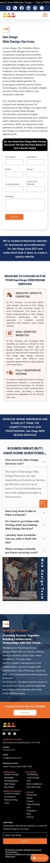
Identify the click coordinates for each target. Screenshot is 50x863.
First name (10, 157)
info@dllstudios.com (12, 758)
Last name (32, 157)
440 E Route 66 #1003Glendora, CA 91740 (21, 742)
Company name (12, 184)
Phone (30, 169)
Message (10, 196)
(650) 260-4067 (9, 750)
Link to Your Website (32, 182)
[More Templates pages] (37, 810)
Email (8, 169)
